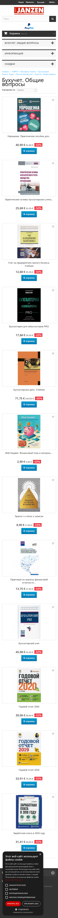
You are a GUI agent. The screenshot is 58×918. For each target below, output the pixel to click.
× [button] (40, 854)
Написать (30, 2)
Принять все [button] (13, 904)
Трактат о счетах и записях (29, 516)
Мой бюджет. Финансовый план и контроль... (29, 453)
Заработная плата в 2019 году (29, 833)
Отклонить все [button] (31, 904)
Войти (52, 2)
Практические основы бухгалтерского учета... (29, 199)
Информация (14, 53)
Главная (5, 72)
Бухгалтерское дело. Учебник (29, 390)
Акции (21, 2)
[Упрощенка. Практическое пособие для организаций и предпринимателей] (29, 115)
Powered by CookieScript (23, 912)
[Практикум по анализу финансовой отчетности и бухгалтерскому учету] (29, 558)
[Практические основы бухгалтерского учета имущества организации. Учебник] (29, 178)
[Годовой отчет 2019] (29, 748)
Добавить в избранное (52, 100)
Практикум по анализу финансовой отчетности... (29, 581)
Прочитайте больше (13, 880)
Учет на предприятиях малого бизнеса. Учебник (29, 264)
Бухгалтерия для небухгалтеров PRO (29, 326)
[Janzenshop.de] (29, 11)
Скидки (10, 64)
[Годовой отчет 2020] (29, 685)
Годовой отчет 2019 (29, 770)
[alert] (23, 883)
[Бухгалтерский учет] (29, 622)
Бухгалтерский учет (29, 643)
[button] (22, 909)
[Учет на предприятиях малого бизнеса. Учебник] (29, 241)
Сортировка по (8, 90)
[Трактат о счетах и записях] (29, 495)
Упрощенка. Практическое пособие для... (29, 136)
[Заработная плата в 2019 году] (29, 812)
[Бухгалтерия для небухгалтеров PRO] (29, 305)
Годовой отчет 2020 (29, 706)
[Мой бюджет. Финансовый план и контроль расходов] (29, 431)
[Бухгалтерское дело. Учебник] (29, 368)
